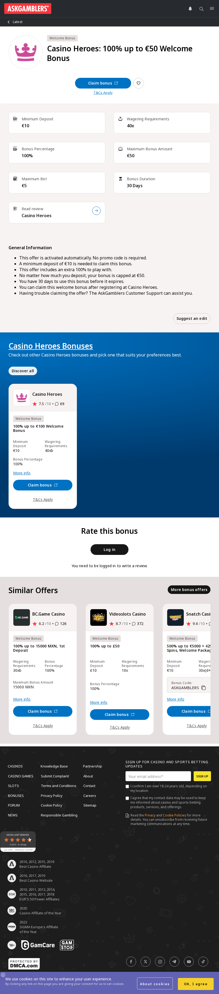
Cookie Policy (51, 805)
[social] (131, 962)
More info (21, 473)
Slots (13, 785)
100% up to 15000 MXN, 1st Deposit (39, 648)
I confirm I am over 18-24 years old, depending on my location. (168, 788)
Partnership (92, 766)
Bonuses (16, 795)
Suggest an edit (192, 318)
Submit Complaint (55, 775)
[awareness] (38, 945)
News (13, 814)
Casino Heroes (37, 215)
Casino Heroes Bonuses (51, 346)
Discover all (23, 370)
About (88, 775)
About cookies (155, 984)
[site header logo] (27, 8)
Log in (109, 549)
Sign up (202, 776)
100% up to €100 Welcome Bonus (38, 428)
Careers (89, 795)
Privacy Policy (51, 795)
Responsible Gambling (59, 814)
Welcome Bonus (62, 38)
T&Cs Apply (102, 93)
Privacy (150, 815)
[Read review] (96, 210)
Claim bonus (100, 83)
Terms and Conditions (58, 785)
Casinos (15, 766)
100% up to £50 (104, 646)
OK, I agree (196, 984)
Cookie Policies (174, 815)
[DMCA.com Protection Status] (24, 964)
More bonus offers (189, 589)
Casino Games (20, 775)
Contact (89, 785)
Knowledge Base (54, 766)
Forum (14, 805)
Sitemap (89, 805)
